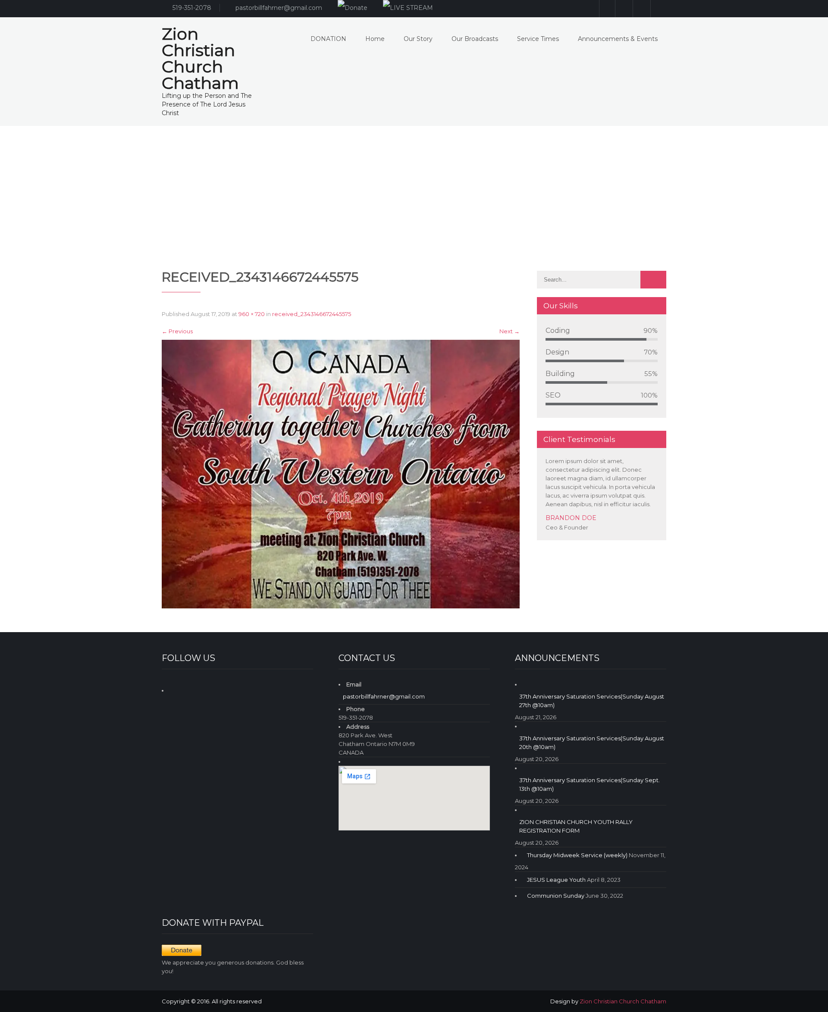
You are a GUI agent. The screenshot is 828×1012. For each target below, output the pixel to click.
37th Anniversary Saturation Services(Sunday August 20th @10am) (591, 742)
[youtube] (641, 8)
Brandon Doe (571, 518)
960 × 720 (251, 313)
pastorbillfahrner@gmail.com (278, 8)
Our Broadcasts (475, 39)
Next (509, 331)
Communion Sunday (555, 895)
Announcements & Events (618, 39)
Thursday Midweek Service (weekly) (577, 855)
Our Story (418, 39)
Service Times (538, 39)
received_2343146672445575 (311, 313)
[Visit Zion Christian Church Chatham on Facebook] (175, 689)
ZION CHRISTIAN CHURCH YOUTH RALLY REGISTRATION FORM (576, 826)
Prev (648, 538)
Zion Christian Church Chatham (623, 1001)
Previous (177, 331)
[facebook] (623, 8)
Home (375, 39)
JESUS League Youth (556, 879)
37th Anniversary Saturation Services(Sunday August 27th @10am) (591, 700)
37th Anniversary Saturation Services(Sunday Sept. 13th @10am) (589, 784)
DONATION (328, 39)
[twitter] (658, 8)
